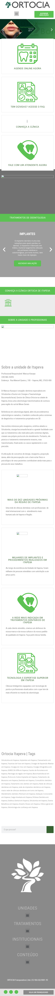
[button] (16, 13)
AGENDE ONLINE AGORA (27, 68)
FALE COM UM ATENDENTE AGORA (27, 165)
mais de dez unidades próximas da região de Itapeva (27, 501)
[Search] (50, 829)
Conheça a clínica (27, 126)
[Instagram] (11, 992)
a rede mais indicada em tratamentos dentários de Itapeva (27, 620)
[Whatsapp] (16, 992)
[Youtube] (5, 992)
